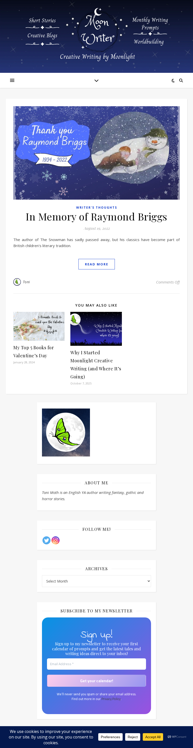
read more (96, 264)
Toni (26, 281)
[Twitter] (46, 540)
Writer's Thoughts (96, 207)
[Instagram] (56, 540)
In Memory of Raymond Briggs (96, 216)
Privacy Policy (111, 699)
